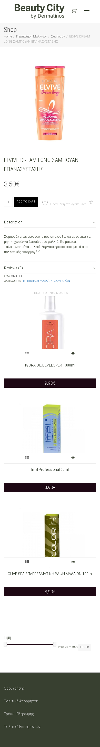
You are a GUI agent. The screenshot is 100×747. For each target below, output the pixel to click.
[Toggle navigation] (86, 10)
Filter (84, 647)
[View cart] (73, 10)
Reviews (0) (13, 268)
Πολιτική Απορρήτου (21, 701)
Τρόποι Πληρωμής (19, 714)
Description (13, 222)
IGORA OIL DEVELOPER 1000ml (50, 365)
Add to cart (26, 201)
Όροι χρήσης (14, 688)
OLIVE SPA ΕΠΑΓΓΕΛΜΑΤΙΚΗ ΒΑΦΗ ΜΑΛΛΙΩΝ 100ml (50, 574)
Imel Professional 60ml (50, 469)
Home (8, 36)
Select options (27, 354)
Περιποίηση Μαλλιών (31, 36)
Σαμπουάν (58, 36)
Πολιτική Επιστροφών (22, 727)
